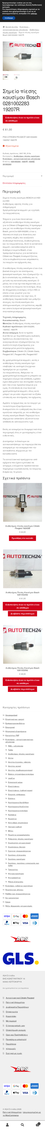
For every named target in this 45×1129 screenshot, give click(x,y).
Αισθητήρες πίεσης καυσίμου (27, 156)
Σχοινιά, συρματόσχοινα (19, 851)
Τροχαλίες (13, 869)
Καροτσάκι (11, 1016)
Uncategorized (11, 715)
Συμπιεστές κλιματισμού (19, 843)
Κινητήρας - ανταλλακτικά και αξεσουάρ (21, 159)
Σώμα (7, 902)
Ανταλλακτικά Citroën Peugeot (20, 997)
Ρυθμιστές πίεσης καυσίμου (20, 839)
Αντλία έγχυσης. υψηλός (19, 762)
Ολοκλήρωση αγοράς (16, 1030)
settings (34, 14)
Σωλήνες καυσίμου (16, 859)
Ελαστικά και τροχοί (14, 719)
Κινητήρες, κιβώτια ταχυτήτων (19, 886)
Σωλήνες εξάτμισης (17, 855)
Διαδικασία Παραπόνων (17, 1007)
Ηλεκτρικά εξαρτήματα (15, 731)
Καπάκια (12, 814)
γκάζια (11, 778)
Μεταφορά (11, 1021)
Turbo (10, 750)
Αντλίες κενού (14, 766)
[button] (39, 45)
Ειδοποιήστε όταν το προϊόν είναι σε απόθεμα (22, 119)
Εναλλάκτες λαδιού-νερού (20, 790)
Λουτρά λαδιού (15, 827)
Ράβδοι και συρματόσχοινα (17, 894)
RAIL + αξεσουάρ (15, 746)
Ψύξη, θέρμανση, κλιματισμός (18, 906)
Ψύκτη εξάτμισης (15, 882)
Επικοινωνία (12, 1011)
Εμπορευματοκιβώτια (15, 723)
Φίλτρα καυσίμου (16, 873)
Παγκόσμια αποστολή (16, 1039)
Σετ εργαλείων (12, 898)
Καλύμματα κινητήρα (18, 810)
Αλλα (10, 758)
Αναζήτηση (22, 1125)
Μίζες (10, 831)
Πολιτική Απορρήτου (15, 1002)
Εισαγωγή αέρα (15, 782)
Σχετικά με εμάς (14, 1053)
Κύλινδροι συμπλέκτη (18, 822)
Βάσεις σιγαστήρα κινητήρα (21, 774)
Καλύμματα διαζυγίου (18, 806)
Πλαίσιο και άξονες (14, 890)
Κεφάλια (12, 819)
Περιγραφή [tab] (8, 176)
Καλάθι (34, 1123)
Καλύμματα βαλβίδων (18, 802)
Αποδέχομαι (9, 18)
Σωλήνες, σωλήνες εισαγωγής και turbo (23, 864)
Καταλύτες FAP (12, 735)
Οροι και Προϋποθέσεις (17, 1034)
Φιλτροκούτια (14, 877)
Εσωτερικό (10, 727)
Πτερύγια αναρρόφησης (19, 835)
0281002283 (16, 161)
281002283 (7, 164)
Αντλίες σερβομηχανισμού (20, 770)
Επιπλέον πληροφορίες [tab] (14, 183)
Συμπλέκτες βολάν (16, 847)
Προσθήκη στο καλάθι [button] (22, 538)
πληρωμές (11, 1048)
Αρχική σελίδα (12, 27)
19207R (25, 161)
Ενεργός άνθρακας (16, 794)
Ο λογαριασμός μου (15, 1025)
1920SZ (32, 161)
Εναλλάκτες (13, 786)
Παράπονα (11, 1044)
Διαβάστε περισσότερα (22, 613)
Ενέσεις (11, 798)
